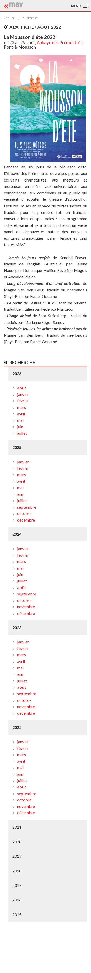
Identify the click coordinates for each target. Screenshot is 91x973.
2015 (16, 914)
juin (20, 426)
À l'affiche (29, 18)
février (23, 400)
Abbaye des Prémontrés (59, 42)
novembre (26, 606)
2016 (16, 899)
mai (20, 420)
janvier (23, 394)
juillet (22, 433)
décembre (26, 519)
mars (21, 407)
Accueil (9, 18)
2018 (16, 870)
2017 (16, 885)
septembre (26, 507)
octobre (24, 513)
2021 (16, 827)
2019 (16, 856)
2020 (16, 841)
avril (21, 413)
